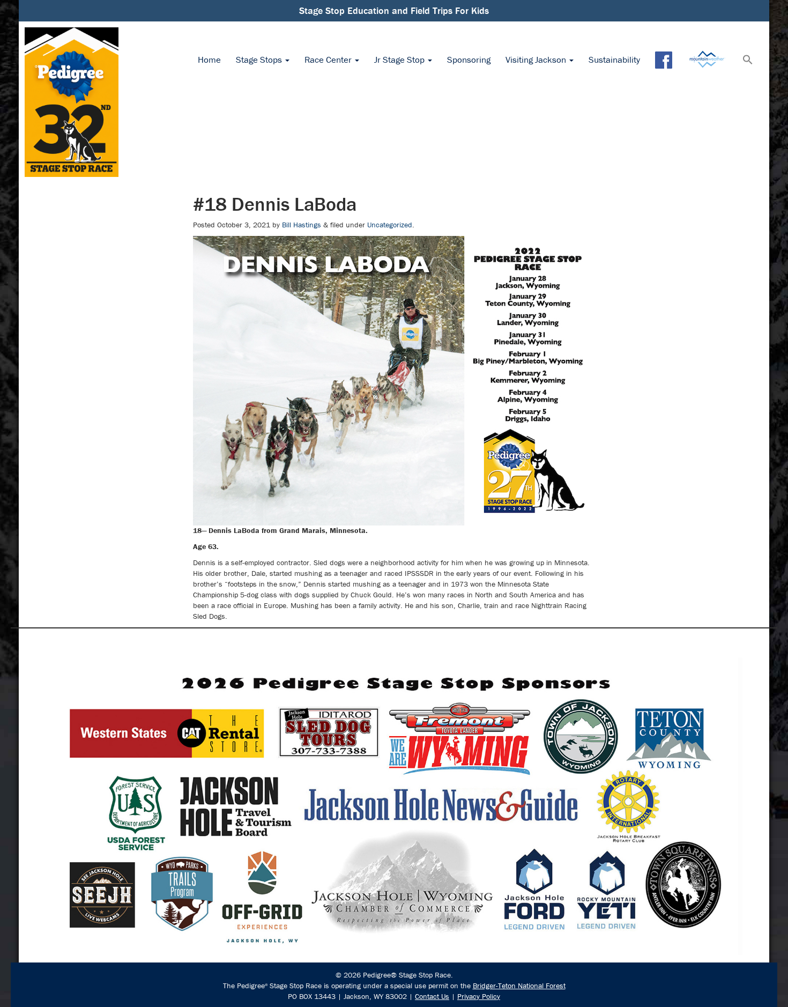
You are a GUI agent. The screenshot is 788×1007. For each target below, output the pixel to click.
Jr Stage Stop (400, 59)
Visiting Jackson (536, 59)
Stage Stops (260, 59)
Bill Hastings (301, 224)
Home (209, 59)
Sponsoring (468, 59)
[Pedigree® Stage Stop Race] (71, 102)
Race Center (329, 59)
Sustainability (614, 59)
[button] (748, 60)
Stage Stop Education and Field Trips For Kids (394, 10)
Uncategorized (389, 224)
